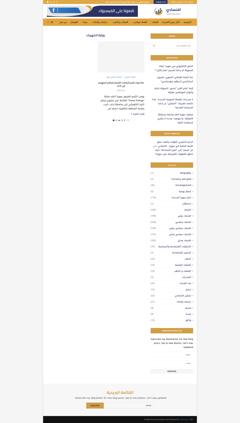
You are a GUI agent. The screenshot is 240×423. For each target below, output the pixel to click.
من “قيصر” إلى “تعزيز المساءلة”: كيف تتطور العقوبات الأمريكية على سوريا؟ (174, 152)
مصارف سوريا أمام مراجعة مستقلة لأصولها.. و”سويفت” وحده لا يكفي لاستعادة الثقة (175, 118)
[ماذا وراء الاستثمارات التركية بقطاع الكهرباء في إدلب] (121, 57)
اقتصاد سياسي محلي (171, 234)
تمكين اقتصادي (171, 295)
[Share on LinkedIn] (119, 120)
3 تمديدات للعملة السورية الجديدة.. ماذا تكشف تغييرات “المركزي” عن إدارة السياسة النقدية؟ (172, 103)
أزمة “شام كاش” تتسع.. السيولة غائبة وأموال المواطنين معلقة (173, 90)
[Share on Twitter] (122, 120)
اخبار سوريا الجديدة (171, 22)
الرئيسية (187, 22)
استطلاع (171, 203)
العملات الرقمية (171, 265)
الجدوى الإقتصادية (171, 252)
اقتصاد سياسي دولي (171, 228)
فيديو (171, 307)
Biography (171, 173)
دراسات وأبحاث (100, 22)
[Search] (48, 22)
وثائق (171, 320)
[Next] (152, 2)
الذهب (171, 258)
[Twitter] (54, 2)
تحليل (171, 289)
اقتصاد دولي (171, 215)
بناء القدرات (171, 283)
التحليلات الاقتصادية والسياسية (171, 246)
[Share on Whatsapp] (116, 120)
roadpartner (183, 419)
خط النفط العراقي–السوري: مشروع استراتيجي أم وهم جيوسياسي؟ (175, 79)
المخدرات (171, 277)
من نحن (63, 22)
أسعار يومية (171, 191)
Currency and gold (171, 179)
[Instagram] (51, 2)
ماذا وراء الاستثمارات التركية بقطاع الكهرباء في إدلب (121, 84)
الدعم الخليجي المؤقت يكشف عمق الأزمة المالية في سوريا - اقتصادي (175, 144)
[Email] (47, 2)
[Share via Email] (113, 120)
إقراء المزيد (138, 114)
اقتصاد (155, 22)
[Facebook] (56, 2)
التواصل (74, 22)
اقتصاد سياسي (140, 22)
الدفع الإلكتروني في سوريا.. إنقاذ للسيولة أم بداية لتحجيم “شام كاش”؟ (125, 1)
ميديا (85, 22)
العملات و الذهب (120, 22)
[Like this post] (128, 120)
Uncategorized (171, 185)
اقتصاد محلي (171, 240)
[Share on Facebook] (124, 120)
